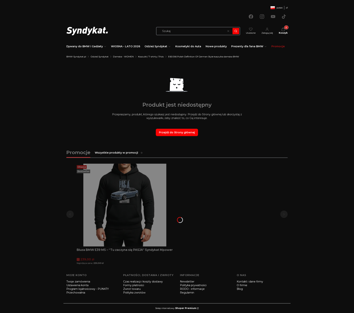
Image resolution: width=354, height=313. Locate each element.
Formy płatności (133, 285)
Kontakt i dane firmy (250, 281)
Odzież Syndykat (100, 56)
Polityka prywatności (193, 285)
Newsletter (187, 281)
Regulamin (187, 292)
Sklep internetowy (175, 308)
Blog (240, 289)
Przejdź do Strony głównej (177, 132)
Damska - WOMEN (123, 56)
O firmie (242, 285)
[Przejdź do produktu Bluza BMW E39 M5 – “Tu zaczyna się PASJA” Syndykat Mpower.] (125, 205)
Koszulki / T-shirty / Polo (151, 56)
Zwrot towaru (132, 289)
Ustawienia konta (77, 285)
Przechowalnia (75, 292)
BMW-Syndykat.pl (76, 56)
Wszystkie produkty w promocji (116, 152)
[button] (235, 31)
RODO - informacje (192, 289)
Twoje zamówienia (78, 281)
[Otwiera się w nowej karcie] (251, 17)
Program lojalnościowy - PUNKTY (87, 289)
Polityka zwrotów (134, 292)
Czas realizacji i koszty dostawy (143, 281)
